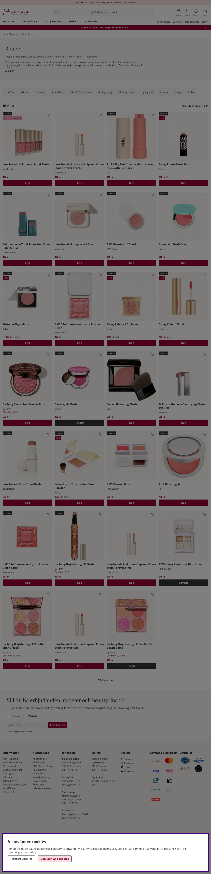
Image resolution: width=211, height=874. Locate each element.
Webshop (34, 716)
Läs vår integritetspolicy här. (19, 731)
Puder (191, 92)
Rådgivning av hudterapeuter (108, 2)
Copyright (8, 792)
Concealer (40, 92)
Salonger (178, 21)
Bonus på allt (129, 2)
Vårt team (8, 777)
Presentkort (92, 21)
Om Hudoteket (11, 758)
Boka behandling (12, 762)
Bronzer (163, 92)
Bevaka (79, 423)
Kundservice (163, 21)
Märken (73, 21)
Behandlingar (30, 21)
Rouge (31, 34)
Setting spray (105, 92)
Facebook (128, 759)
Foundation (58, 92)
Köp (27, 183)
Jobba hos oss (10, 780)
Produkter (8, 21)
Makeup (14, 34)
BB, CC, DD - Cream (81, 92)
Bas (24, 34)
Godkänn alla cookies (54, 859)
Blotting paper (127, 92)
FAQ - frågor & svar (43, 766)
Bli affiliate (9, 788)
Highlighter (147, 92)
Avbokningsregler (42, 788)
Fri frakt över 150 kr (84, 2)
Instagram (129, 763)
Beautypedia (192, 21)
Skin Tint (10, 92)
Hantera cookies (21, 859)
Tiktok (127, 766)
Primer (24, 92)
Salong (16, 716)
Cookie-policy (40, 780)
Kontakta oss (40, 758)
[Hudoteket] (17, 12)
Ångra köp (38, 784)
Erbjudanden (53, 21)
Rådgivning (39, 762)
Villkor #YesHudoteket (15, 784)
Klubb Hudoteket (12, 769)
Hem (5, 34)
